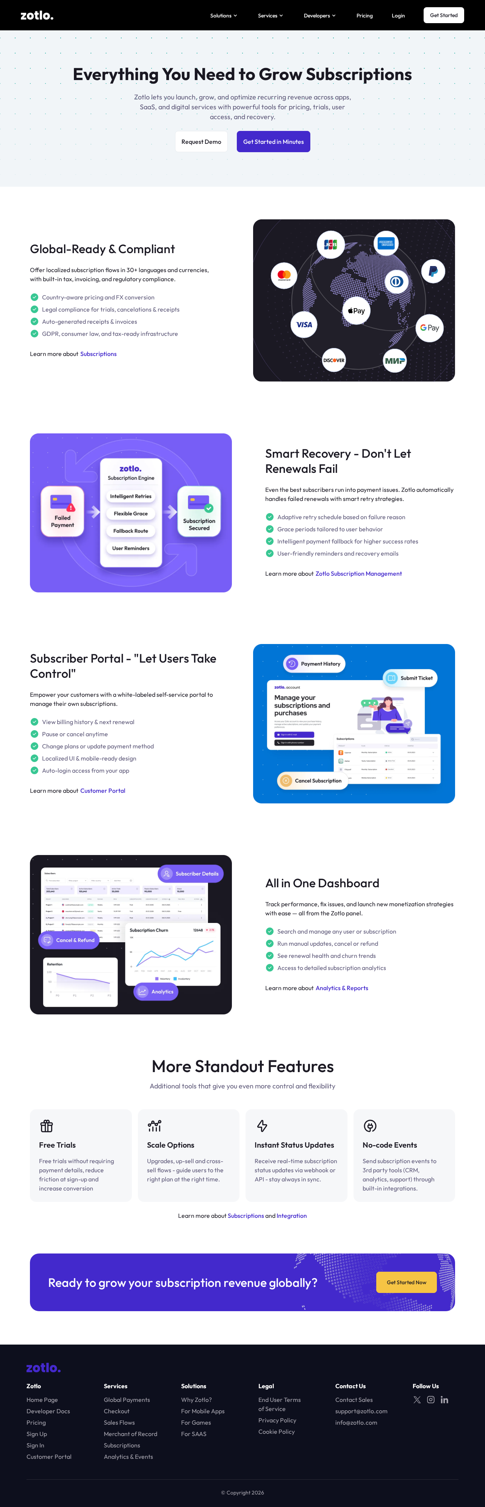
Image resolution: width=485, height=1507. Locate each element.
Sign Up (37, 1434)
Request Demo (201, 141)
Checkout (117, 1411)
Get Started (444, 15)
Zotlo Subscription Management (359, 573)
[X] (417, 1399)
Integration (292, 1215)
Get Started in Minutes (273, 141)
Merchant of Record (130, 1434)
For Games (196, 1422)
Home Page (42, 1399)
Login (398, 15)
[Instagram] (430, 1399)
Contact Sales (354, 1399)
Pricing (365, 15)
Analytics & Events (128, 1456)
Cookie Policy (276, 1431)
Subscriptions (98, 353)
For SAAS (194, 1434)
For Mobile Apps (203, 1411)
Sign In (35, 1445)
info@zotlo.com (356, 1422)
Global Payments (127, 1399)
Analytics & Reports (342, 988)
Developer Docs (48, 1411)
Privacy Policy (277, 1420)
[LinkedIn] (444, 1399)
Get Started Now (407, 1282)
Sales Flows (119, 1422)
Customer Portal (102, 790)
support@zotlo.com (361, 1411)
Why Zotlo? (196, 1399)
